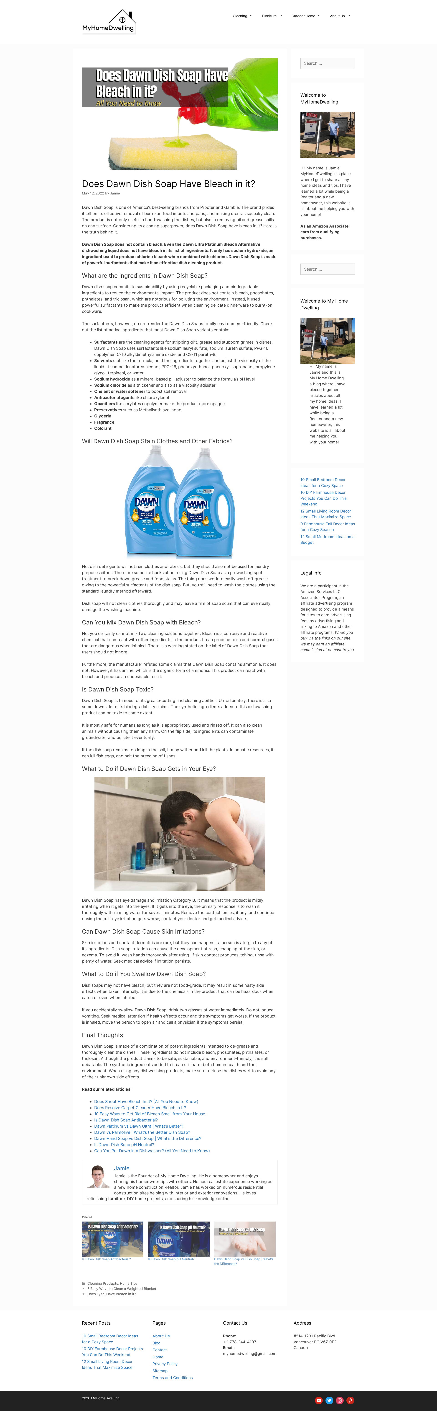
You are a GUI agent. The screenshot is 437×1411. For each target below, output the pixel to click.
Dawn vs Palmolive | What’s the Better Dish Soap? (142, 1132)
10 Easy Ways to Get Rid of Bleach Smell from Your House (149, 1113)
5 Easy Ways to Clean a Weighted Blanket (121, 1289)
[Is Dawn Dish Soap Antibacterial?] (112, 1239)
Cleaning (240, 16)
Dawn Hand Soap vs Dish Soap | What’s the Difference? (147, 1138)
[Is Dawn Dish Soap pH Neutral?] (178, 1239)
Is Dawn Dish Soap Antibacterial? (126, 1120)
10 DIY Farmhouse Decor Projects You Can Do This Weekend (323, 498)
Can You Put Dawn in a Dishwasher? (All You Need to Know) (152, 1150)
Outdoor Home (303, 16)
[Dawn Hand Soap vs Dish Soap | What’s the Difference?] (245, 1239)
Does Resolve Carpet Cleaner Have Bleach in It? (140, 1107)
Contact (159, 1350)
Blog (156, 1343)
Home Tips (128, 1283)
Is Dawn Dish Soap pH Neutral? (124, 1144)
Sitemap (160, 1371)
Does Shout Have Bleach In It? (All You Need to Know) (146, 1101)
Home (157, 1357)
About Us (337, 16)
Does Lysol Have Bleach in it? (111, 1294)
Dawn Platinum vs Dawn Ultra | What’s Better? (138, 1126)
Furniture (269, 16)
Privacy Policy (165, 1364)
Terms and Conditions (172, 1377)
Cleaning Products (102, 1283)
